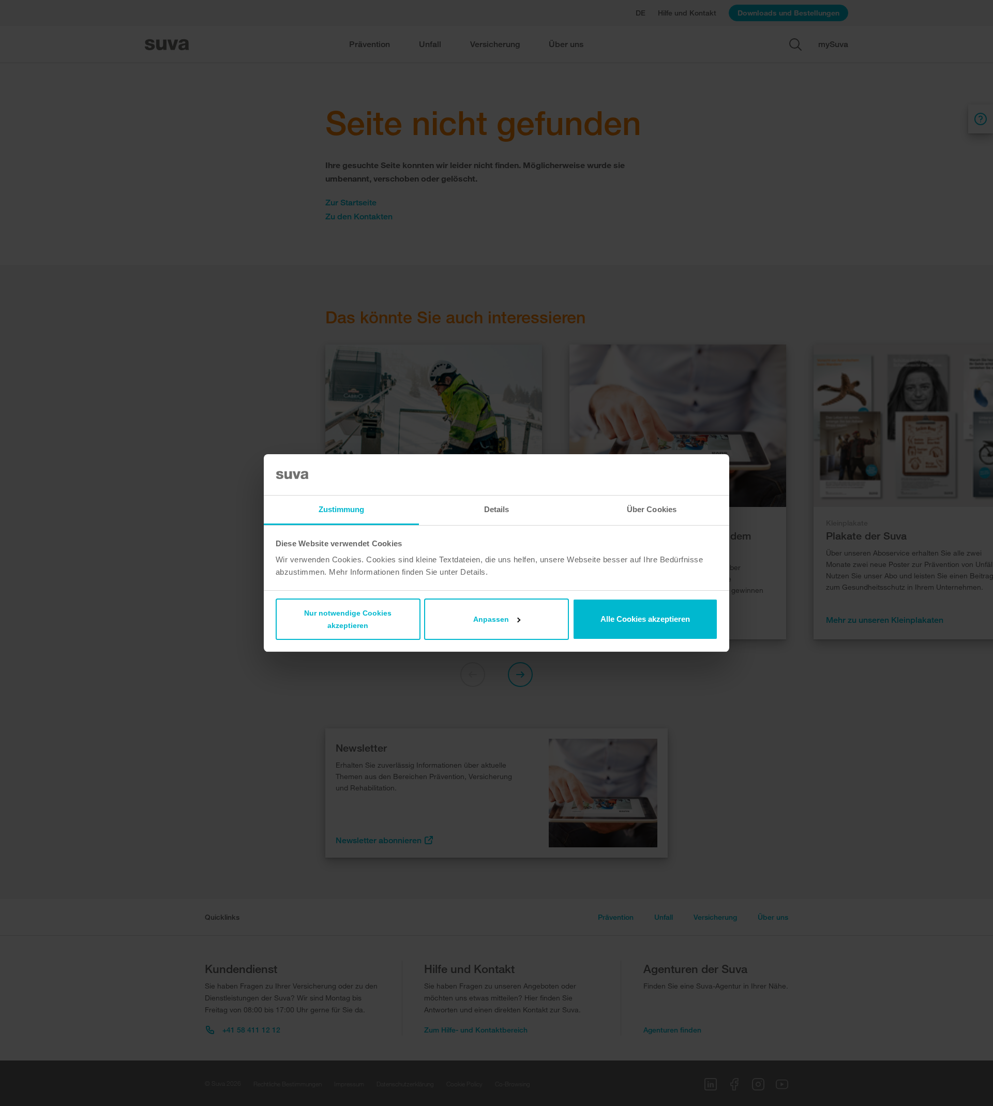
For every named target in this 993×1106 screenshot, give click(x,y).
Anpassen (491, 619)
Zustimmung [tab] (342, 509)
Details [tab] (496, 509)
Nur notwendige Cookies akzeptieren (348, 619)
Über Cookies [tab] (651, 509)
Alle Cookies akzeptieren (645, 619)
